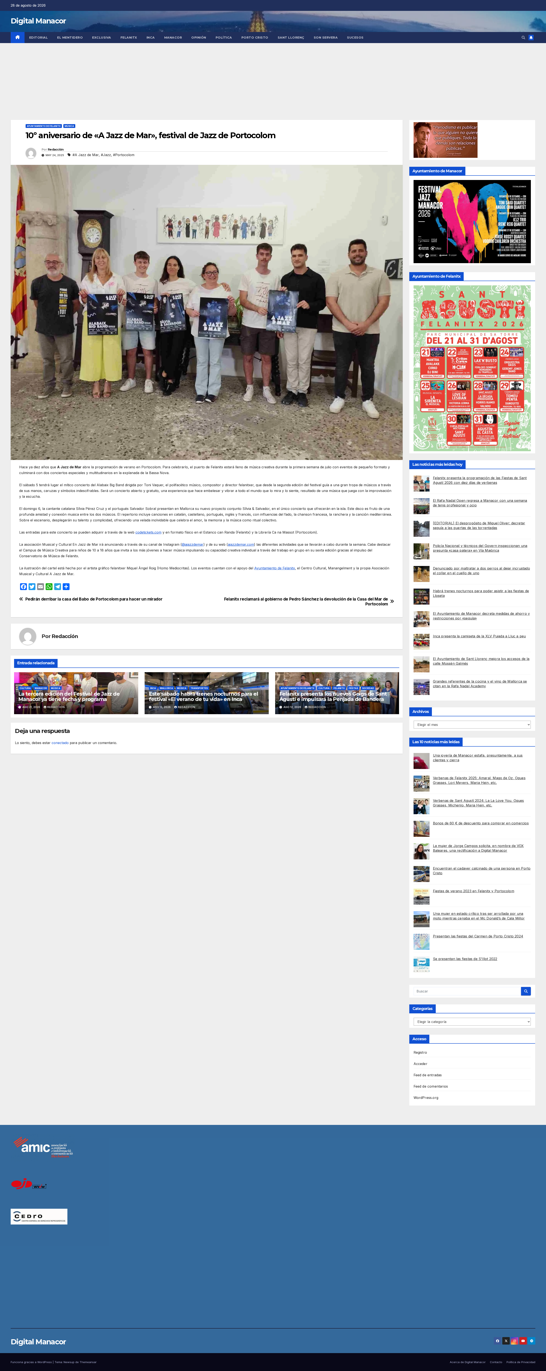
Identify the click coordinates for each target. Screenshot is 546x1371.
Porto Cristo (254, 37)
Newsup (69, 1362)
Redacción (56, 149)
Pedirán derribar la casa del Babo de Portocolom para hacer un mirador (94, 599)
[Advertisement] (273, 75)
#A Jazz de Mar (86, 155)
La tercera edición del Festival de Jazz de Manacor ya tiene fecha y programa (69, 696)
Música (69, 126)
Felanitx (129, 37)
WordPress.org (426, 1097)
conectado (60, 743)
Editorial (38, 37)
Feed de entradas (428, 1075)
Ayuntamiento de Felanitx (44, 126)
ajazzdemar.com (241, 544)
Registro (420, 1052)
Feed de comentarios (431, 1086)
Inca (151, 37)
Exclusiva (101, 37)
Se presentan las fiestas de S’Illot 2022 (465, 959)
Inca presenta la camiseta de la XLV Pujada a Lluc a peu (479, 636)
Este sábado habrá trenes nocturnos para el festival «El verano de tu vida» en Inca (203, 696)
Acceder (420, 1064)
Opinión (198, 37)
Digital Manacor (38, 20)
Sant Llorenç (291, 37)
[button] (523, 37)
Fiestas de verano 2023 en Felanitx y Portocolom (473, 891)
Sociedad (368, 688)
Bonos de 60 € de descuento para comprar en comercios (481, 823)
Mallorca (166, 688)
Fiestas (353, 688)
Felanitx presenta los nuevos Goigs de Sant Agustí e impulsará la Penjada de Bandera (333, 696)
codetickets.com (148, 532)
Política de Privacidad (521, 1362)
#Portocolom (123, 155)
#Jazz (106, 155)
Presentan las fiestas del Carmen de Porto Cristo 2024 (478, 936)
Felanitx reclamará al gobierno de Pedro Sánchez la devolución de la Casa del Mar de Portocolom (306, 601)
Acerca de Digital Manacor (468, 1362)
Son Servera (326, 37)
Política (224, 37)
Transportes (199, 688)
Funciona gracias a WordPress (32, 1362)
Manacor (173, 37)
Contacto (496, 1362)
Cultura (25, 688)
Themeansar (88, 1362)
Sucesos (355, 37)
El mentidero (70, 37)
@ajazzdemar (192, 544)
